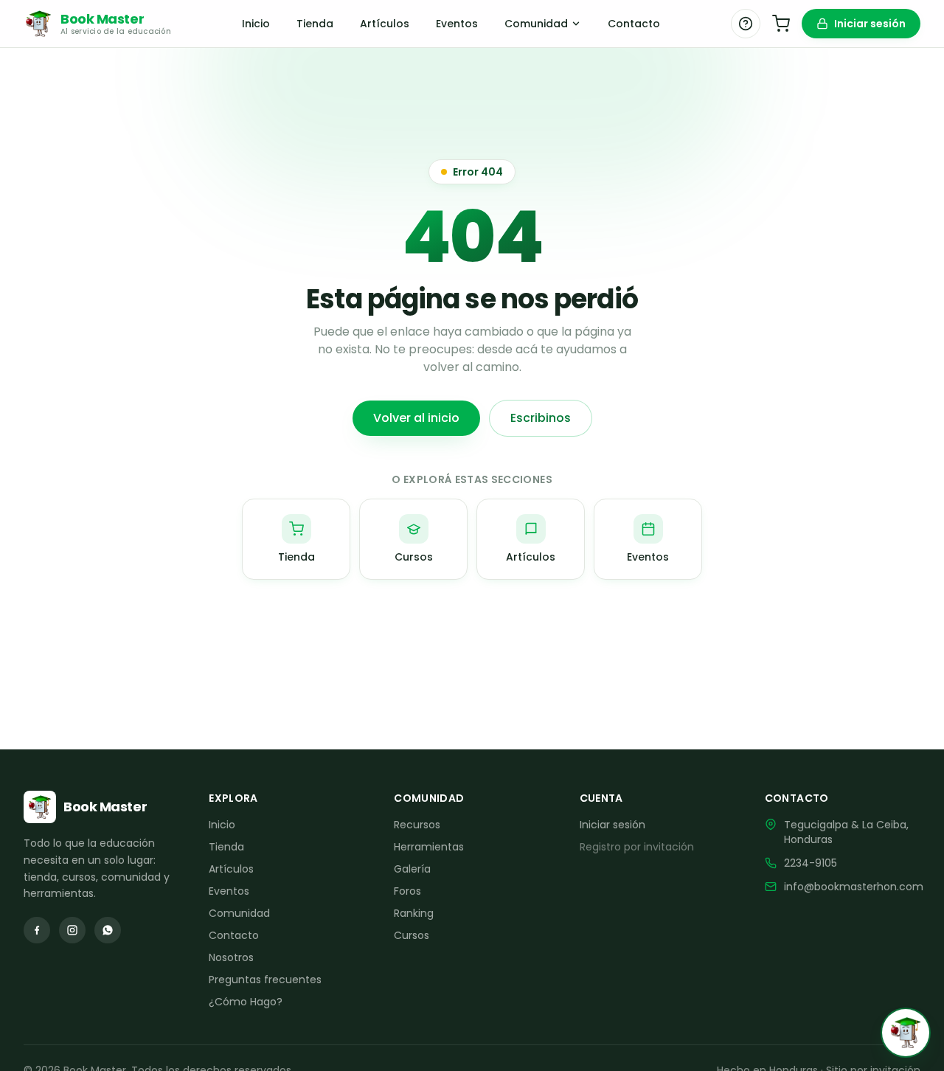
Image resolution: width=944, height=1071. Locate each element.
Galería (412, 869)
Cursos (411, 935)
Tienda (314, 23)
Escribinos (540, 417)
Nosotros (231, 957)
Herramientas (429, 846)
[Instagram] (72, 930)
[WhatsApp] (107, 930)
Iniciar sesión (870, 23)
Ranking (414, 913)
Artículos (384, 23)
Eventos (457, 23)
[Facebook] (37, 930)
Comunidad (536, 23)
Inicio (256, 23)
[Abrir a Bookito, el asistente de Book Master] (905, 1032)
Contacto (634, 23)
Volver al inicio (416, 417)
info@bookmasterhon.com (853, 886)
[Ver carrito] (781, 23)
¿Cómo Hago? (245, 1001)
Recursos (417, 824)
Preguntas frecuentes (265, 979)
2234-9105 (810, 863)
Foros (407, 891)
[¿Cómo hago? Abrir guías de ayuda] (745, 23)
